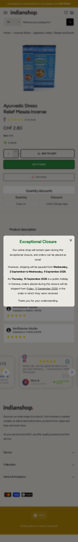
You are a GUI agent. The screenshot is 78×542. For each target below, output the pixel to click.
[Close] (70, 240)
